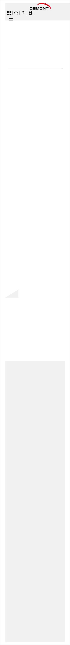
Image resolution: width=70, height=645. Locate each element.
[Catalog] (9, 13)
